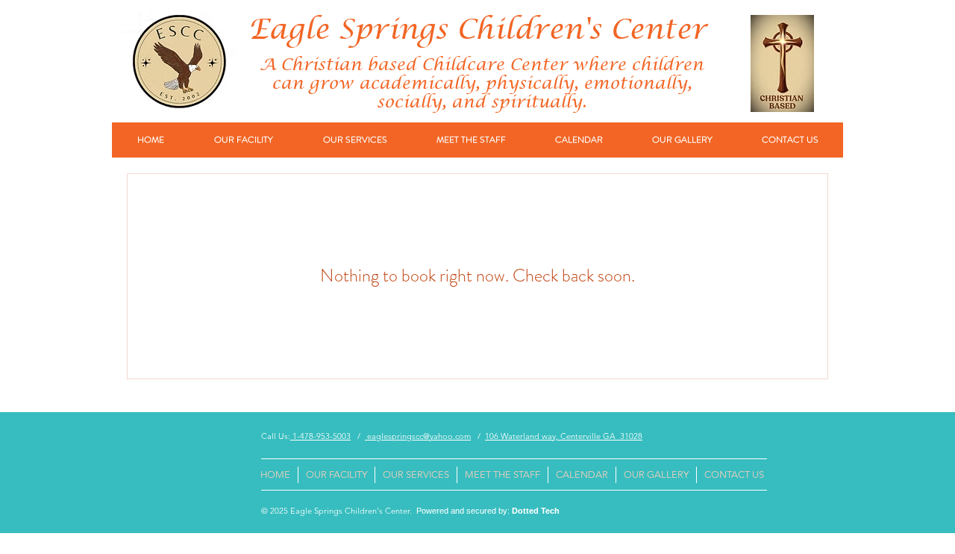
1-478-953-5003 (320, 436)
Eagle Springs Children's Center (477, 31)
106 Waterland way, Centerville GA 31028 (563, 436)
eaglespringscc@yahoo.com (418, 436)
